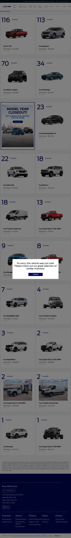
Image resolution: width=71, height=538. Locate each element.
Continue (35, 274)
